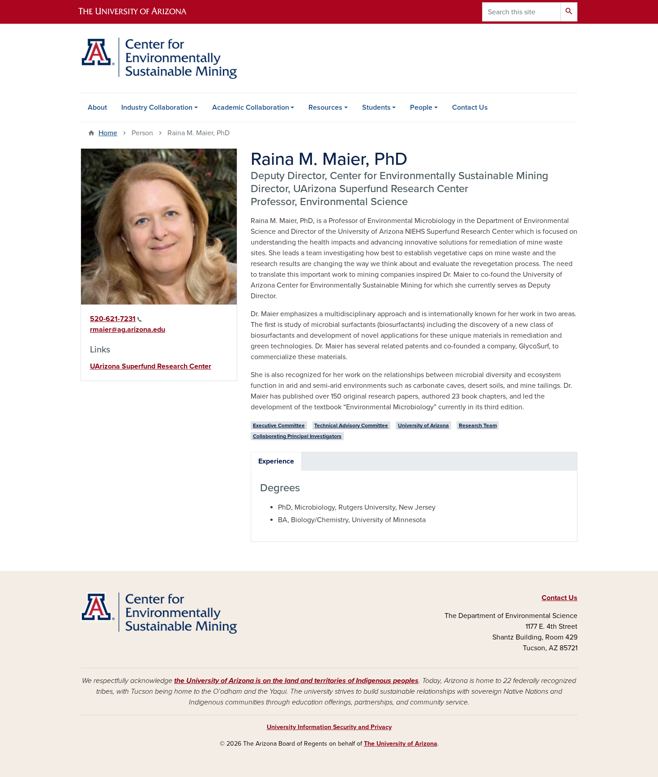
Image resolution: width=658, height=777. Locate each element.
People (421, 107)
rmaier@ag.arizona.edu (127, 329)
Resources (325, 107)
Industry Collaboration (156, 107)
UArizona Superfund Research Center (150, 366)
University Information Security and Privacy (329, 727)
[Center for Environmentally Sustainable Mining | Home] (159, 58)
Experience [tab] (276, 461)
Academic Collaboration (250, 107)
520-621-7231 (113, 318)
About (97, 107)
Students (376, 107)
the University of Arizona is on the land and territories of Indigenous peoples (296, 680)
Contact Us (470, 107)
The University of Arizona (400, 743)
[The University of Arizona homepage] (140, 12)
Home (107, 133)
